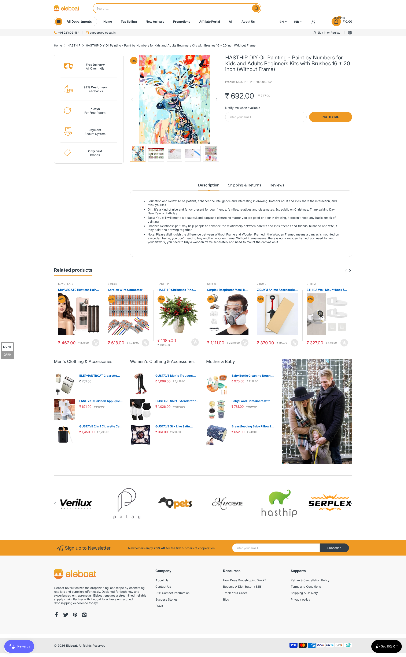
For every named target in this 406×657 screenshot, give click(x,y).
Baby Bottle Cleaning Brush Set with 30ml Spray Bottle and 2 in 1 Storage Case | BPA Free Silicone (254, 376)
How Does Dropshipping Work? (244, 580)
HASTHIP (163, 283)
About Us (161, 580)
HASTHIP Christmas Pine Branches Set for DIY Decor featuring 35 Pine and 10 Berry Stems (177, 290)
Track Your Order (235, 593)
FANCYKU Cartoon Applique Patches (99, 401)
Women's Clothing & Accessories (162, 361)
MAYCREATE (65, 283)
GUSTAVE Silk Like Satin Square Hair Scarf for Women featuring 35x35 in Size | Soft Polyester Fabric (176, 426)
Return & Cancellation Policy (310, 580)
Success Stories (166, 599)
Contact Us (163, 586)
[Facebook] (56, 615)
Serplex (112, 283)
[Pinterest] (75, 615)
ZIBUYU (261, 283)
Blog (226, 599)
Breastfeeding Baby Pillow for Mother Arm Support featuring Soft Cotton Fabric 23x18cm (254, 426)
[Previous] (217, 99)
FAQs (159, 606)
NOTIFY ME (330, 117)
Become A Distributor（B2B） (243, 586)
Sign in (322, 32)
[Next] (132, 99)
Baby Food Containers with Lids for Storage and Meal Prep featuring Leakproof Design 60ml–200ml (254, 401)
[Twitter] (65, 615)
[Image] (317, 411)
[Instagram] (84, 615)
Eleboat (71, 645)
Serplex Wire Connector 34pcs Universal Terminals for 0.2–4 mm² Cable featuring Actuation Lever (127, 290)
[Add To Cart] (95, 342)
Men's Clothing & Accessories (83, 361)
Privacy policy (300, 599)
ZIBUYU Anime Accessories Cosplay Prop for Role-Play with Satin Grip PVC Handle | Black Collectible (277, 290)
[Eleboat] (66, 8)
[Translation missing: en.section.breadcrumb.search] (256, 8)
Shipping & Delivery (304, 593)
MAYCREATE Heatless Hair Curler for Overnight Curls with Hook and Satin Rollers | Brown (78, 290)
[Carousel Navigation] (348, 270)
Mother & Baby (220, 361)
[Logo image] (76, 503)
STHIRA (311, 283)
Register (336, 32)
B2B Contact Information (172, 593)
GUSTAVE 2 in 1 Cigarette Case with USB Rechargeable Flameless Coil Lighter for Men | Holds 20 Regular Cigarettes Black (101, 426)
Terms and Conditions (306, 586)
